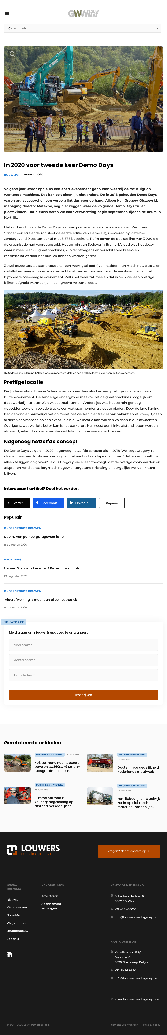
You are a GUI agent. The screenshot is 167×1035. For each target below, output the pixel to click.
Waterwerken (17, 907)
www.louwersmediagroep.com (137, 999)
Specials (13, 939)
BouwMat (12, 174)
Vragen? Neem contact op (127, 851)
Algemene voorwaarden (123, 1024)
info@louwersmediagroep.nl (136, 917)
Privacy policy (151, 1024)
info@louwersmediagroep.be (136, 978)
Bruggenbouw (17, 931)
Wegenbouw (16, 923)
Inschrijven (83, 695)
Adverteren (49, 896)
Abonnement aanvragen (51, 906)
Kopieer (112, 503)
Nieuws (12, 900)
